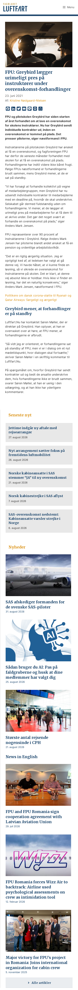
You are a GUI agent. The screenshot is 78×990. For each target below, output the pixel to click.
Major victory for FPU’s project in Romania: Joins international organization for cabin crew (36, 962)
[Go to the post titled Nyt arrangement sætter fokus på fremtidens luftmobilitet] (39, 455)
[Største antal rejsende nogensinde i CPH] (38, 729)
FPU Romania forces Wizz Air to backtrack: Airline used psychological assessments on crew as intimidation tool (37, 890)
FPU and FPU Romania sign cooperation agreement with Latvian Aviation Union (34, 816)
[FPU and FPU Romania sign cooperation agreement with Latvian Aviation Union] (38, 803)
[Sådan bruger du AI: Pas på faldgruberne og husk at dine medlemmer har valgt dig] (38, 659)
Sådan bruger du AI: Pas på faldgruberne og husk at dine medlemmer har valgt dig (34, 672)
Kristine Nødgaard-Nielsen (28, 100)
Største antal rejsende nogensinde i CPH (27, 740)
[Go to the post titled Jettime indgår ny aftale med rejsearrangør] (39, 432)
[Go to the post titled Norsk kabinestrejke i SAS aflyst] (39, 498)
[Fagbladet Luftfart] (16, 7)
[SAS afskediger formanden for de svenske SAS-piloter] (38, 593)
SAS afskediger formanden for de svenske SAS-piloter (35, 605)
